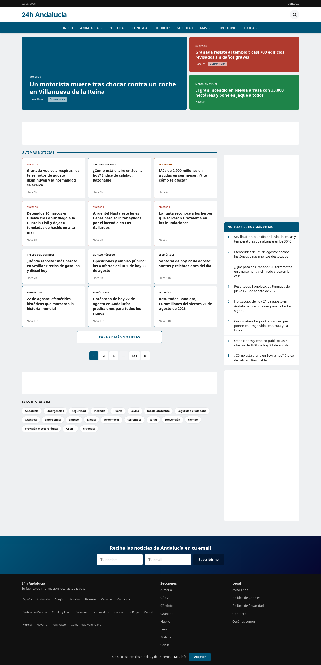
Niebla (91, 419)
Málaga (165, 637)
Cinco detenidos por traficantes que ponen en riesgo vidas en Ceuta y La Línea (258, 326)
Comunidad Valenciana (86, 624)
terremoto (134, 419)
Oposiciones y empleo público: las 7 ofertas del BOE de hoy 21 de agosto (258, 342)
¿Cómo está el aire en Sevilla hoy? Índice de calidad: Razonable (118, 175)
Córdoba (167, 605)
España (27, 599)
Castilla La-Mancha (35, 612)
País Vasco (59, 624)
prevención (172, 419)
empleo (74, 419)
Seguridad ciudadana (192, 411)
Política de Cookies (246, 598)
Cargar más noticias (119, 337)
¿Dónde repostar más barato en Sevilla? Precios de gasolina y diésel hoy (53, 266)
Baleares (90, 599)
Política (116, 28)
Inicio (68, 28)
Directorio (227, 28)
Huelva (118, 411)
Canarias (106, 599)
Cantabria (123, 599)
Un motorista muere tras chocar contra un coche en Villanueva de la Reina (103, 88)
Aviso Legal (240, 590)
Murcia (27, 624)
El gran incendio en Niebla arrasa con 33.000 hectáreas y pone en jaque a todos (239, 92)
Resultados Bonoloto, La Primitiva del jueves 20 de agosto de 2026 (259, 288)
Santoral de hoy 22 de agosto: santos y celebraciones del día (185, 263)
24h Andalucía (44, 14)
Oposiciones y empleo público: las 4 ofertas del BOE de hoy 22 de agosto (119, 266)
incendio (99, 411)
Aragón (59, 599)
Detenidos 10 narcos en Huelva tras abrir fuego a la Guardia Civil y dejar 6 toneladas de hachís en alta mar (51, 223)
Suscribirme (209, 559)
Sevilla (135, 411)
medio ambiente (158, 411)
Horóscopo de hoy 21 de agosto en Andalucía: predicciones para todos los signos (259, 306)
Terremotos (111, 419)
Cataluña (81, 612)
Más (203, 28)
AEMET (70, 428)
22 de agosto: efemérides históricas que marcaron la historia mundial (50, 303)
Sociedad (185, 28)
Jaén (163, 629)
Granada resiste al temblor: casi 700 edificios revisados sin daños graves (239, 54)
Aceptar (200, 657)
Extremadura (100, 612)
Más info (180, 657)
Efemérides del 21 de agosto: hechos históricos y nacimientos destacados (258, 254)
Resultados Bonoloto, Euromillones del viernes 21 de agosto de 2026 (185, 303)
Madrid (148, 612)
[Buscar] (294, 14)
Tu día (249, 28)
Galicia (118, 612)
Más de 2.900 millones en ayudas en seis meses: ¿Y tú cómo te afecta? (183, 175)
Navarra (42, 624)
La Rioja (133, 612)
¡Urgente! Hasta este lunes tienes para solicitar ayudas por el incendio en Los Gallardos (117, 220)
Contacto (293, 3)
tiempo (193, 419)
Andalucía (89, 28)
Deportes (163, 28)
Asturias (74, 599)
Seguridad (79, 411)
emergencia (53, 419)
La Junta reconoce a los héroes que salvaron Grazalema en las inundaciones (186, 218)
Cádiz (164, 598)
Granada (31, 419)
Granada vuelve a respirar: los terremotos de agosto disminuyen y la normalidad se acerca (53, 177)
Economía (139, 28)
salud (153, 419)
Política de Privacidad (248, 605)
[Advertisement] (160, 133)
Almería (166, 590)
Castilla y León (61, 612)
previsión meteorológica (41, 428)
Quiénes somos (244, 621)
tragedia (89, 428)
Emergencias (55, 411)
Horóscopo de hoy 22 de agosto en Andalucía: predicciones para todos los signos (117, 306)
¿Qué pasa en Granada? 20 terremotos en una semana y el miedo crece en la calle (260, 271)
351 (134, 356)
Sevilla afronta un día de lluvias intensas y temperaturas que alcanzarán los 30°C (262, 239)
